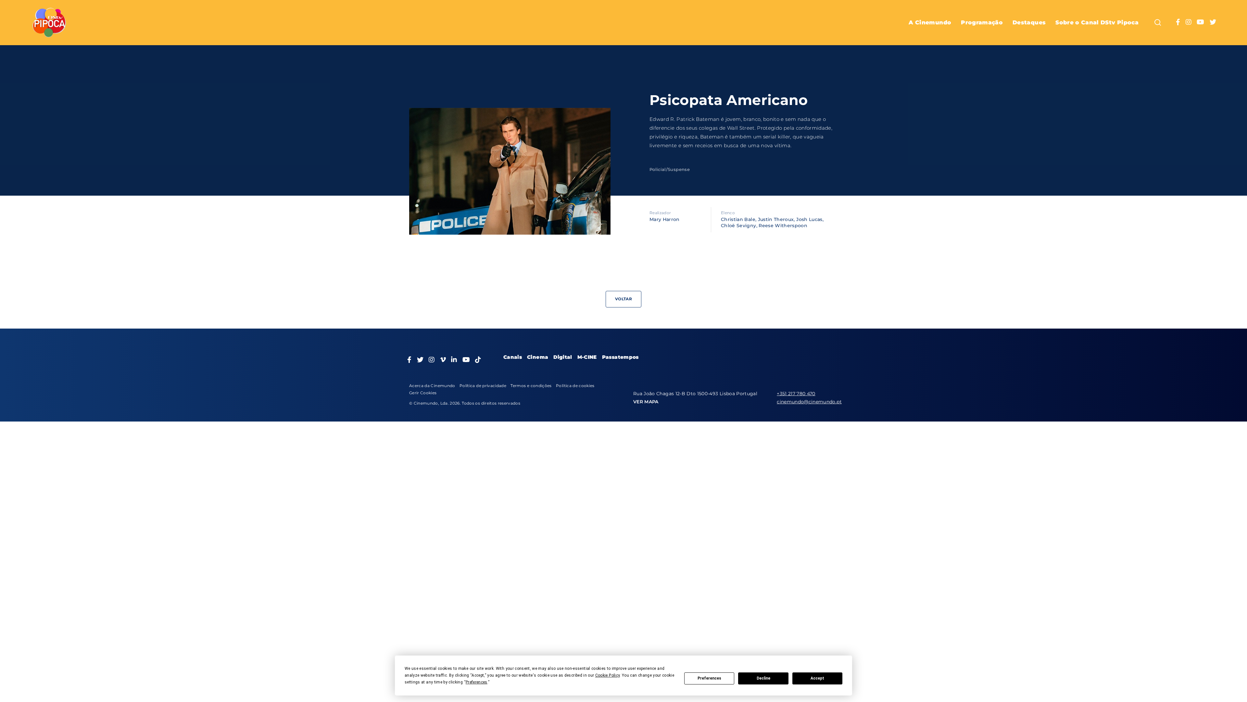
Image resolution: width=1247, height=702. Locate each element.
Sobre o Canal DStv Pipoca (1097, 22)
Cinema (537, 357)
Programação (982, 22)
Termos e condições (530, 385)
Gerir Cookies (423, 392)
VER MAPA (646, 402)
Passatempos (620, 357)
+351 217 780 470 (796, 393)
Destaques (1029, 22)
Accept (817, 678)
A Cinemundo (930, 22)
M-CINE (587, 357)
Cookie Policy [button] (607, 675)
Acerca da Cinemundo (432, 385)
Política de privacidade (483, 385)
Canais (512, 357)
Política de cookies (575, 385)
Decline (763, 678)
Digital (562, 357)
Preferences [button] (476, 682)
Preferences (709, 678)
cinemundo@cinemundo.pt (809, 402)
